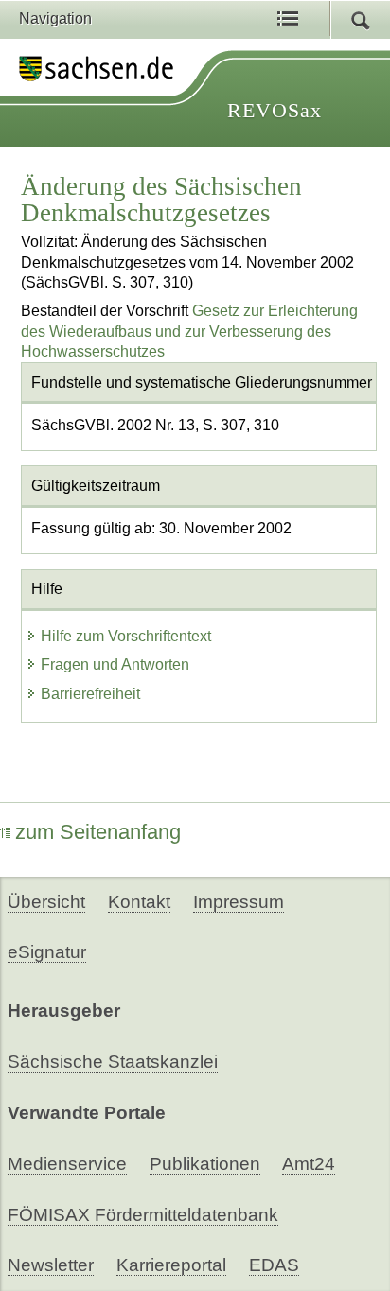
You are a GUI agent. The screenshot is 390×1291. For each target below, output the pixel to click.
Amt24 (308, 1164)
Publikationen (205, 1164)
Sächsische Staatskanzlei (113, 1062)
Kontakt (139, 902)
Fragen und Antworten (115, 664)
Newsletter (51, 1265)
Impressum (238, 902)
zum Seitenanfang (98, 832)
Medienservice (67, 1164)
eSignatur (47, 952)
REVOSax (274, 110)
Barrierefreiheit (90, 694)
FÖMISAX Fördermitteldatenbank (143, 1215)
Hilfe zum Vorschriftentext (126, 636)
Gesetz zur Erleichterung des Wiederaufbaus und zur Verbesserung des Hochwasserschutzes (189, 330)
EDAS (274, 1265)
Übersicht (46, 902)
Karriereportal (171, 1265)
